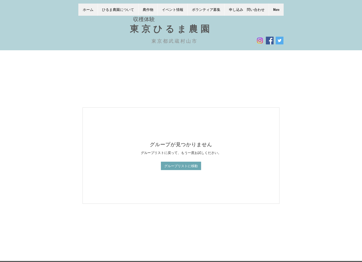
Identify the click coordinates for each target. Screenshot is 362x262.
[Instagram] (260, 40)
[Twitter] (279, 40)
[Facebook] (270, 40)
